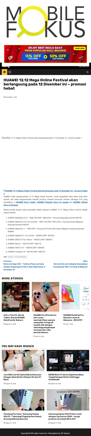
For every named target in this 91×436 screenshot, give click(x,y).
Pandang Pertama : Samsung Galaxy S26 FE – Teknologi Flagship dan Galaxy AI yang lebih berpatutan (23, 416)
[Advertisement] (45, 118)
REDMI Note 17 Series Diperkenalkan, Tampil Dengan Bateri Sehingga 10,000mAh (66, 377)
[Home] (4, 72)
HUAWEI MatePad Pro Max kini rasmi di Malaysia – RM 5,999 (73, 317)
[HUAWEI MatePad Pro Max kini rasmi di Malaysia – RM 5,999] (75, 297)
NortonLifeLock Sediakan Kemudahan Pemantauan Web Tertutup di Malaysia (70, 264)
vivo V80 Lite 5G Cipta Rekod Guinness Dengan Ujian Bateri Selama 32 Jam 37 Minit (22, 377)
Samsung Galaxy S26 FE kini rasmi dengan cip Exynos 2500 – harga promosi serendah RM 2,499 (65, 416)
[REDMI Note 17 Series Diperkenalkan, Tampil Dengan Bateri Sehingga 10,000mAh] (68, 360)
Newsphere (53, 433)
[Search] (87, 72)
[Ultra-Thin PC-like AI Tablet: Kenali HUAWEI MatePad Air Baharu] (15, 297)
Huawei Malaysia (20, 257)
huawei (10, 257)
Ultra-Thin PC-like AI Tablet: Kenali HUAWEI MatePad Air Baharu (14, 317)
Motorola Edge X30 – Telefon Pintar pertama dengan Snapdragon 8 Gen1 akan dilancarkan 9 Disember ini (24, 265)
